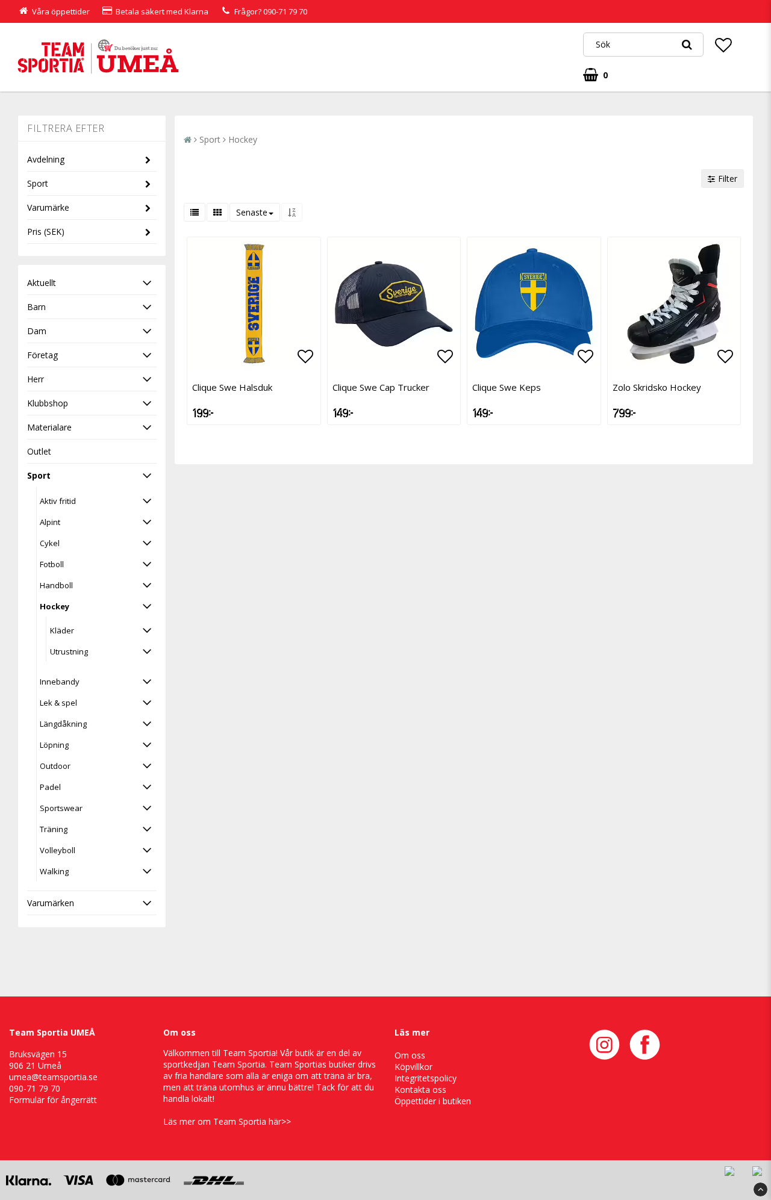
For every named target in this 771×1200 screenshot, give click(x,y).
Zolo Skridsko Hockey (657, 387)
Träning (53, 829)
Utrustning (69, 651)
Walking (54, 871)
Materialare (49, 427)
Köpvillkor (413, 1066)
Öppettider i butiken (433, 1101)
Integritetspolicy (426, 1078)
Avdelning (45, 159)
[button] (723, 44)
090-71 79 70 (285, 11)
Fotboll (52, 564)
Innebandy (60, 681)
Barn (36, 306)
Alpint (50, 522)
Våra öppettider (61, 11)
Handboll (56, 585)
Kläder (62, 630)
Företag (42, 355)
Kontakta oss (420, 1089)
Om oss (410, 1055)
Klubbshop (47, 403)
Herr (35, 379)
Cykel (50, 543)
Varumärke (48, 207)
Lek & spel (58, 702)
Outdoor (55, 765)
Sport (37, 183)
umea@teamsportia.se (53, 1077)
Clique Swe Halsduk (232, 387)
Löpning (54, 744)
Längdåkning (63, 723)
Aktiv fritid (58, 501)
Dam (36, 331)
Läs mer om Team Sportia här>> (227, 1121)
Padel (50, 787)
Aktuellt (41, 282)
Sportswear (61, 808)
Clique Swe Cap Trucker (380, 387)
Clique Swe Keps (506, 387)
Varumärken (50, 903)
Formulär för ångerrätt (53, 1099)
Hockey (54, 606)
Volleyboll (57, 850)
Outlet (39, 451)
